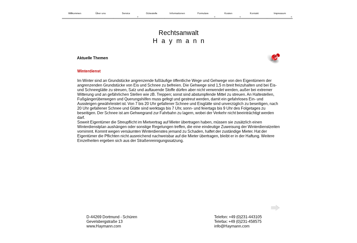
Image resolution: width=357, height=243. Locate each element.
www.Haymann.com (103, 226)
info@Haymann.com (231, 226)
